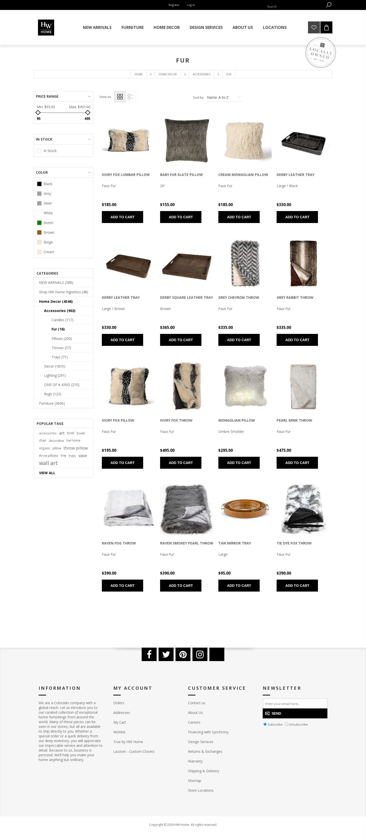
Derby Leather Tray (295, 174)
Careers (194, 722)
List (130, 96)
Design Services (200, 741)
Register (174, 5)
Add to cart (123, 217)
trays (72, 455)
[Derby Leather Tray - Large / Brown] (128, 263)
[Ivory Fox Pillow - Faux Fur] (128, 140)
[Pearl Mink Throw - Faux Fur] (303, 386)
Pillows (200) (62, 338)
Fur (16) (58, 329)
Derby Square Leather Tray (186, 297)
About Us (195, 712)
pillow (57, 448)
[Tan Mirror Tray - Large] (245, 509)
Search (328, 4)
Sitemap (194, 780)
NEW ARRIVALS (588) (56, 282)
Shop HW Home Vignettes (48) (63, 292)
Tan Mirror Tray (234, 543)
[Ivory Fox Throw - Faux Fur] (186, 386)
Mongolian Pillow (236, 420)
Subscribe (275, 724)
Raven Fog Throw (119, 543)
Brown (49, 232)
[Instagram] (199, 654)
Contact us (196, 702)
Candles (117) (62, 319)
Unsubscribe (298, 724)
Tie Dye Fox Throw (294, 543)
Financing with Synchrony (208, 732)
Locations (275, 27)
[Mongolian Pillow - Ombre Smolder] (245, 386)
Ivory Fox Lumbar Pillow (126, 174)
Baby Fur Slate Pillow (181, 174)
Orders (118, 702)
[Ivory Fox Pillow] (128, 386)
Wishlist (119, 732)
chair (42, 440)
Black (48, 183)
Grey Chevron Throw (238, 297)
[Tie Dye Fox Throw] (303, 509)
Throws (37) (61, 347)
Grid (119, 96)
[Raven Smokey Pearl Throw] (186, 509)
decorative (56, 441)
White (48, 213)
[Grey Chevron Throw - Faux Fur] (245, 263)
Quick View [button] (120, 142)
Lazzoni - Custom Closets (134, 751)
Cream (49, 251)
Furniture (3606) (52, 403)
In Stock (50, 150)
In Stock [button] (44, 139)
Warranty (195, 761)
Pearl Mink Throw (294, 420)
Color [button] (42, 172)
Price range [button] (47, 96)
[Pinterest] (183, 654)
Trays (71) (60, 357)
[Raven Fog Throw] (128, 509)
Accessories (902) (59, 310)
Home (139, 74)
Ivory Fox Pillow (118, 420)
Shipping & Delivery (203, 770)
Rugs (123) (52, 393)
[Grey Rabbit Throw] (303, 263)
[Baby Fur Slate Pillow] (186, 140)
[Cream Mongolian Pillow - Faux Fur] (245, 140)
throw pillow (75, 448)
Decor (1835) (54, 366)
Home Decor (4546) (56, 301)
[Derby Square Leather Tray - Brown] (186, 263)
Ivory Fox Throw (176, 420)
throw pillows (48, 455)
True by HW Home (128, 741)
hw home (73, 440)
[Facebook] (149, 654)
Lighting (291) (55, 375)
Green (48, 222)
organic (44, 448)
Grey (47, 193)
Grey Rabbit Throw (295, 297)
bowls (81, 433)
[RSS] (216, 654)
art (61, 433)
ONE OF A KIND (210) (61, 384)
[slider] (38, 112)
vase (82, 455)
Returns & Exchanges (205, 751)
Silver (48, 203)
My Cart (119, 722)
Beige (48, 242)
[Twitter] (166, 654)
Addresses (121, 712)
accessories (48, 433)
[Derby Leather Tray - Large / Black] (303, 140)
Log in (191, 5)
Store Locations (201, 790)
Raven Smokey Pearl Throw (186, 543)
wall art (48, 462)
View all (47, 472)
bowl (70, 433)
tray (63, 455)
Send (276, 713)
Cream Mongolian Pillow (243, 174)
